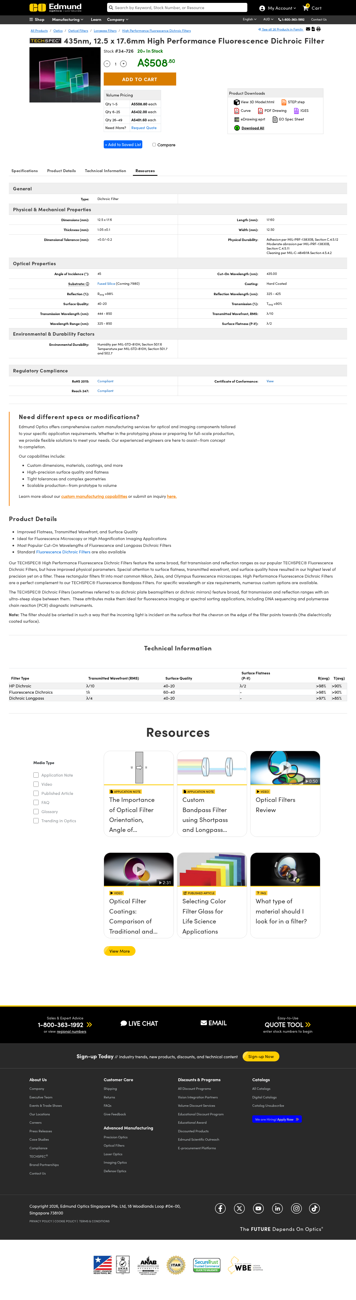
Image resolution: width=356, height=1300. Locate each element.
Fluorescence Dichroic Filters (63, 551)
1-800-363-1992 (293, 19)
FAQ (45, 802)
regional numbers (71, 1031)
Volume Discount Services (196, 1105)
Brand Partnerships (44, 1164)
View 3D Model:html (257, 101)
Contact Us (319, 19)
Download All (253, 127)
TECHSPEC (38, 1156)
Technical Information (105, 170)
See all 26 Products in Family (282, 29)
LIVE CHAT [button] (143, 1023)
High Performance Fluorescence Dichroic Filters (156, 30)
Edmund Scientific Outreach (198, 1139)
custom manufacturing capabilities (94, 496)
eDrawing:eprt (252, 119)
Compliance (38, 1148)
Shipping (110, 1088)
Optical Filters (78, 30)
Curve (245, 110)
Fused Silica (106, 283)
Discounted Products (193, 1131)
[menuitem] (42, 19)
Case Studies (39, 1139)
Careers (35, 1122)
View (270, 381)
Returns (109, 1097)
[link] (314, 4)
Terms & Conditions (94, 1221)
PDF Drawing (275, 110)
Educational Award (192, 1122)
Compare (165, 144)
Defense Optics (115, 1171)
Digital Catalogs (264, 1097)
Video (46, 784)
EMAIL (217, 1022)
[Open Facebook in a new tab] (220, 1210)
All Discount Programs (194, 1088)
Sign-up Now (261, 1056)
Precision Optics (116, 1137)
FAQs (108, 1105)
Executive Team (40, 1097)
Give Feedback (115, 1114)
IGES (304, 110)
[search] (177, 7)
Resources (145, 170)
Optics (58, 30)
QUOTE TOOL (284, 1024)
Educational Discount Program (201, 1114)
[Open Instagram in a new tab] (296, 1210)
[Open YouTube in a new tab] (258, 1210)
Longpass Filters (105, 30)
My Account (280, 8)
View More (119, 951)
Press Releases (40, 1131)
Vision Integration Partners (198, 1097)
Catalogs (261, 1088)
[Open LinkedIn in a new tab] (277, 1210)
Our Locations (39, 1114)
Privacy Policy (40, 1221)
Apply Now (274, 1119)
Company (116, 19)
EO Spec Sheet (291, 119)
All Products (39, 30)
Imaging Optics (115, 1162)
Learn (96, 19)
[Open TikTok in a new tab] (314, 1210)
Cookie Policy (65, 1221)
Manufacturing (66, 19)
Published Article (57, 793)
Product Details (61, 170)
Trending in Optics (58, 820)
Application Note (57, 775)
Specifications (24, 170)
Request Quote (144, 127)
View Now (139, 814)
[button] (295, 19)
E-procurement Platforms (197, 1148)
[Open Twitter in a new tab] (239, 1210)
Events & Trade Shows (45, 1105)
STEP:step (296, 101)
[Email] (308, 29)
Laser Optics (113, 1154)
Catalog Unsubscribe (268, 1105)
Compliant (105, 381)
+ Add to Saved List (123, 144)
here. (172, 496)
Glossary (49, 811)
